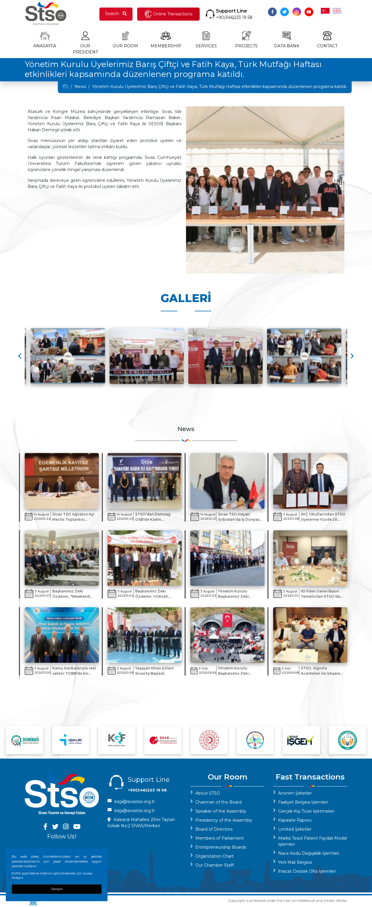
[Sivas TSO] (65, 86)
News (80, 86)
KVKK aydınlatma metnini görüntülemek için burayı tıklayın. (52, 875)
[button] (352, 356)
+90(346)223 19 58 (234, 17)
